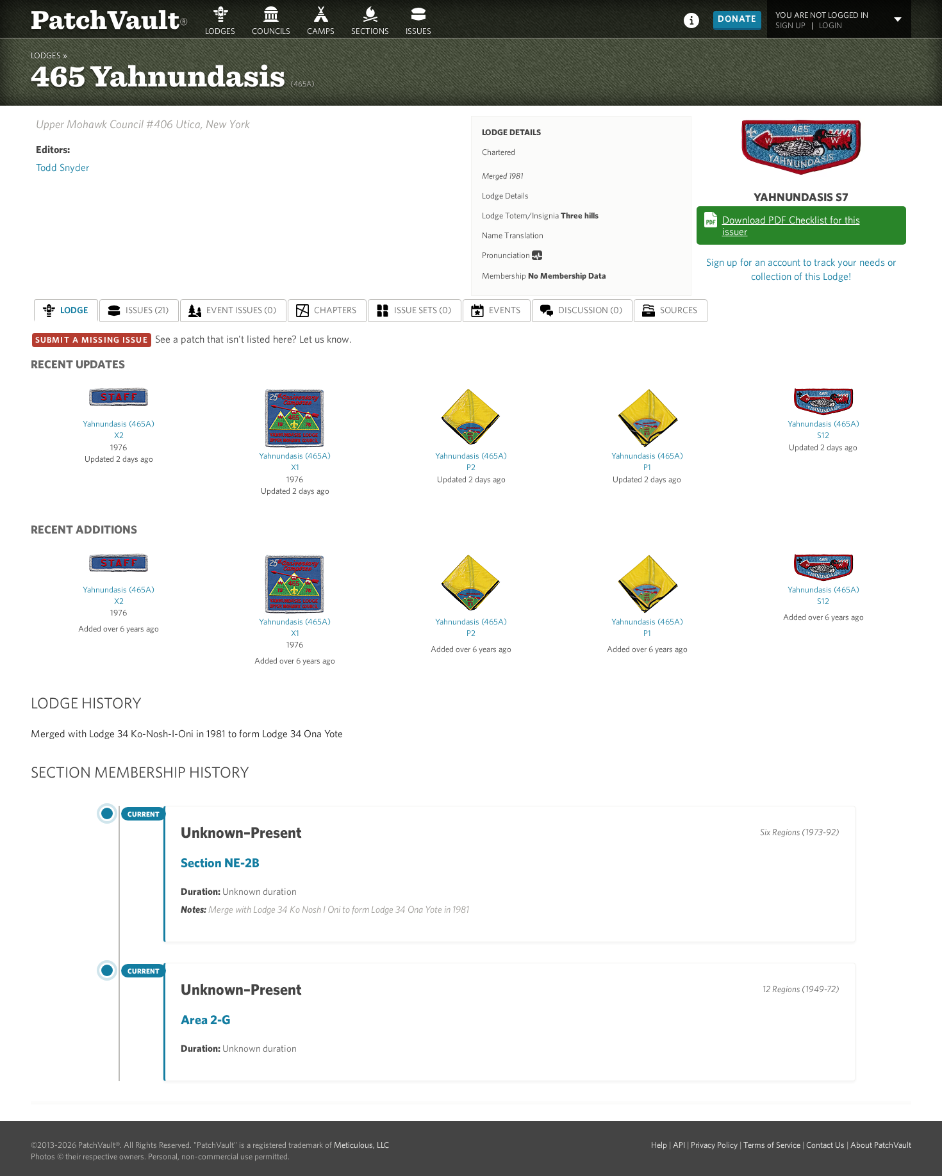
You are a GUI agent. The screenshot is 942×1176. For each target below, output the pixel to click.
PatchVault (109, 18)
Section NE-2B (220, 862)
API (679, 1145)
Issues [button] (418, 30)
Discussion (590, 310)
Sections (370, 30)
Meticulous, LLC (361, 1145)
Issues (147, 310)
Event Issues (241, 310)
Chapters (335, 310)
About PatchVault (880, 1145)
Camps (321, 30)
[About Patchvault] (691, 19)
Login (830, 25)
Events (504, 310)
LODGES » (49, 55)
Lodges (220, 30)
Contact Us (825, 1145)
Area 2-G (206, 1019)
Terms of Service (771, 1145)
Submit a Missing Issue (91, 340)
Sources (678, 310)
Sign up (790, 25)
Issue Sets (422, 310)
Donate (737, 18)
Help (659, 1145)
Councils (271, 30)
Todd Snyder (63, 167)
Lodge (74, 310)
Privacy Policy (714, 1145)
